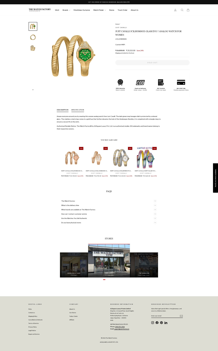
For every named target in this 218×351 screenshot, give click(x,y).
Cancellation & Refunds (35, 320)
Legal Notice (32, 330)
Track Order (122, 10)
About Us (134, 10)
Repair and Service (34, 334)
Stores (111, 10)
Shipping (117, 53)
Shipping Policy (32, 316)
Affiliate (71, 320)
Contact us (31, 312)
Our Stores (72, 312)
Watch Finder (98, 10)
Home (117, 24)
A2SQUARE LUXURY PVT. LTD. (109, 342)
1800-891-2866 (120, 326)
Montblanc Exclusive (82, 10)
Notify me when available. (215, 178)
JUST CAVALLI (121, 27)
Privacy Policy (32, 327)
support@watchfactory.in (121, 329)
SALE (57, 10)
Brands (65, 10)
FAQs (30, 309)
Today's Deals (73, 316)
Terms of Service (33, 323)
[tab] (62, 110)
